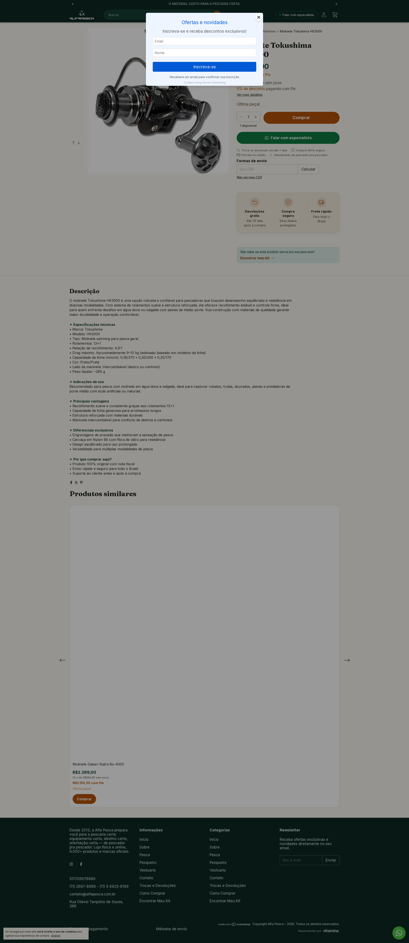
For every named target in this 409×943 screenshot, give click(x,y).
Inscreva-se (204, 66)
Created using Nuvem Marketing (205, 82)
